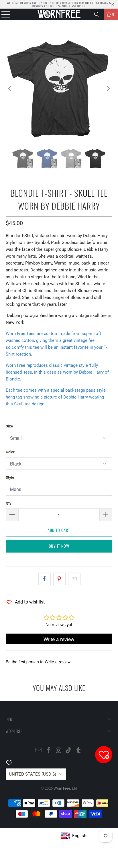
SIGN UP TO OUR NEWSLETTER (59, 3)
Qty (8, 503)
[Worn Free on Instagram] (58, 751)
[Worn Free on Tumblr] (78, 751)
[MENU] (3, 14)
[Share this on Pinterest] (59, 579)
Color (10, 452)
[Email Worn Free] (39, 751)
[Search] (96, 14)
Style (10, 477)
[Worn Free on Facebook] (48, 751)
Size (9, 426)
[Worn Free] (59, 14)
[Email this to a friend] (74, 579)
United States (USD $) (32, 774)
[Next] (108, 88)
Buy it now (59, 546)
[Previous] (10, 88)
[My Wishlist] (12, 762)
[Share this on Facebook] (44, 579)
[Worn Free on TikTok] (68, 751)
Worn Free (62, 788)
